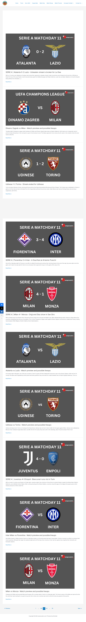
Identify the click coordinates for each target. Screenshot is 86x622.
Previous (7, 608)
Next (80, 608)
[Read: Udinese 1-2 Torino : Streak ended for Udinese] (40, 163)
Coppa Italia (35, 3)
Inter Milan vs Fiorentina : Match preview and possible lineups (31, 535)
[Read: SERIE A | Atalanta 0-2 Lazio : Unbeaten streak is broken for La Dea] (40, 51)
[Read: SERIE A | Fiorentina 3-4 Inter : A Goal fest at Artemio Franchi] (40, 239)
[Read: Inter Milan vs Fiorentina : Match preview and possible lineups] (40, 514)
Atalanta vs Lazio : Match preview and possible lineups (28, 370)
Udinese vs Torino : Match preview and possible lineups (28, 425)
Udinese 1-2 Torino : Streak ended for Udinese (25, 184)
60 (41, 608)
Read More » (9, 82)
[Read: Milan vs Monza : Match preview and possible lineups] (40, 570)
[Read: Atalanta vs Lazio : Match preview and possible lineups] (40, 349)
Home (16, 3)
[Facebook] (1, 305)
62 (47, 608)
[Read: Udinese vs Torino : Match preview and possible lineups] (40, 404)
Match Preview (58, 3)
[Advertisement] (43, 23)
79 (52, 608)
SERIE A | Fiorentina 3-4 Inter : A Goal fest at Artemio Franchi (31, 260)
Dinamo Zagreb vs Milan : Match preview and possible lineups (31, 128)
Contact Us (78, 3)
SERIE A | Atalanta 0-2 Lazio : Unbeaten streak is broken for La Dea (33, 72)
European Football (68, 3)
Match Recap (50, 3)
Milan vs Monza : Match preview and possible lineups (27, 591)
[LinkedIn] (1, 311)
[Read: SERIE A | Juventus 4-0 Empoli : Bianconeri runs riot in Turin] (40, 458)
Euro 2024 (27, 3)
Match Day (42, 3)
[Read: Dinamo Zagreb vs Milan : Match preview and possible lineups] (40, 107)
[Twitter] (1, 308)
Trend (21, 3)
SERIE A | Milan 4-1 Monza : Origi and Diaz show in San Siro (30, 314)
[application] (73, 3)
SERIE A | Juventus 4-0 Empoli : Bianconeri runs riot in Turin (30, 479)
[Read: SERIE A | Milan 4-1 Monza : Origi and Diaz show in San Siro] (40, 293)
